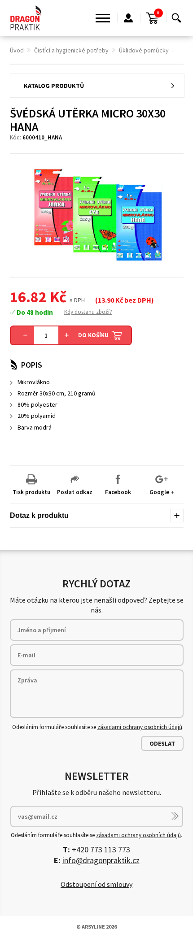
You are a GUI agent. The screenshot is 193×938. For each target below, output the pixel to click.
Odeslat (162, 743)
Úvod (17, 50)
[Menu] (103, 18)
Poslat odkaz (74, 492)
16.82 (28, 296)
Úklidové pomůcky (144, 50)
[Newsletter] (175, 816)
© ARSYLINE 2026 (96, 926)
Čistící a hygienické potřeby (71, 50)
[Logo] (26, 17)
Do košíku (93, 335)
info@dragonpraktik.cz (101, 860)
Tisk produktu (31, 492)
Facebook (118, 492)
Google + (161, 492)
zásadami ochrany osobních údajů (139, 727)
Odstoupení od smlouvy (96, 884)
